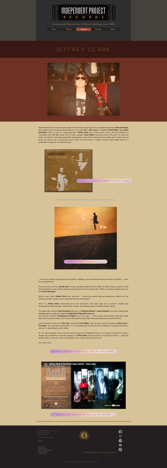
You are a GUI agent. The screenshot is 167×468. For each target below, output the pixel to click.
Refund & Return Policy (45, 450)
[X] (120, 440)
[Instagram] (120, 436)
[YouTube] (120, 445)
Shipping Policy (42, 448)
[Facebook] (120, 432)
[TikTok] (120, 449)
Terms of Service (43, 452)
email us (40, 441)
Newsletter (41, 447)
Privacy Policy (42, 453)
